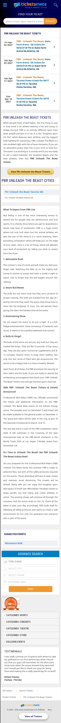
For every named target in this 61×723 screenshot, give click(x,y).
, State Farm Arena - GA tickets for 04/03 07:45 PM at (33, 64)
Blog (50, 709)
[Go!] (50, 21)
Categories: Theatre (17, 628)
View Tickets (55, 47)
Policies (41, 709)
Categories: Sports (17, 615)
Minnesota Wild (13, 543)
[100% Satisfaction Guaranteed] (18, 603)
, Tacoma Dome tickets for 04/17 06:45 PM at (32, 82)
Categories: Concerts (18, 621)
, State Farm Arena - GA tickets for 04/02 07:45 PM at (33, 46)
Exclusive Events (15, 641)
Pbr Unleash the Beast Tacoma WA (24, 191)
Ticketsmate (30, 5)
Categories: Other (16, 635)
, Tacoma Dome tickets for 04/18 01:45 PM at (32, 100)
